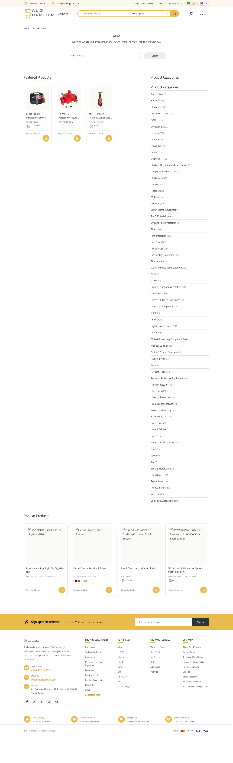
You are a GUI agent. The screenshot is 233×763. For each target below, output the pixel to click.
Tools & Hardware (160, 468)
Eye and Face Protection (163, 222)
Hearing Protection (161, 397)
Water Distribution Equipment (167, 267)
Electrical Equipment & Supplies (168, 165)
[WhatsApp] (42, 702)
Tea (153, 462)
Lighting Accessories (161, 326)
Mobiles (155, 197)
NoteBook (156, 145)
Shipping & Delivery (192, 681)
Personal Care (158, 371)
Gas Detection (158, 293)
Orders (153, 662)
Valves (154, 280)
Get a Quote (155, 652)
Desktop (155, 133)
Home (26, 28)
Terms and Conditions (193, 657)
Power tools (32, 122)
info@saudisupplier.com (68, 3)
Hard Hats (156, 391)
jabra (120, 647)
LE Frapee (156, 319)
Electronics (156, 178)
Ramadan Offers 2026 (162, 442)
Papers (154, 365)
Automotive (157, 94)
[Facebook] (27, 702)
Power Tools (157, 423)
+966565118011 (37, 3)
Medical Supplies (159, 345)
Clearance (156, 107)
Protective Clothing (161, 410)
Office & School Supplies (164, 352)
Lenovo (121, 667)
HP (119, 681)
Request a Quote (46, 138)
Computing (156, 126)
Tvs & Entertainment (162, 216)
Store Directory (190, 676)
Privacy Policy (189, 652)
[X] (34, 702)
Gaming (155, 184)
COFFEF (155, 120)
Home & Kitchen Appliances (165, 299)
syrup (154, 455)
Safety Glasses (158, 416)
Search (155, 56)
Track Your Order (157, 647)
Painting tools (158, 358)
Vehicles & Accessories (163, 500)
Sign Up (200, 622)
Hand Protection (159, 384)
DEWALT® (122, 676)
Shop (161, 3)
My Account (155, 657)
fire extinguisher (159, 248)
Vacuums (156, 494)
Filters (154, 229)
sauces (154, 449)
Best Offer (156, 100)
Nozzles (155, 273)
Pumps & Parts (159, 487)
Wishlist (154, 672)
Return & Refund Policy (193, 662)
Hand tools (156, 474)
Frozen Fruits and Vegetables (166, 286)
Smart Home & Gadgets (163, 209)
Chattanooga (123, 686)
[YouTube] (57, 702)
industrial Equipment (162, 306)
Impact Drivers (158, 429)
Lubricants (156, 332)
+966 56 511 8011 (41, 670)
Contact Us (174, 3)
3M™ (120, 672)
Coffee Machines (159, 113)
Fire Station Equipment (163, 254)
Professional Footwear (162, 403)
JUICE (154, 313)
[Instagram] (49, 702)
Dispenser (156, 158)
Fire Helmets (157, 261)
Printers (155, 203)
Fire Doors (156, 242)
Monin (121, 657)
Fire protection (65, 122)
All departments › (93, 694)
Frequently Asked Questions (195, 686)
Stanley (121, 662)
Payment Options (191, 667)
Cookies (186, 672)
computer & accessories (163, 171)
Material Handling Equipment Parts (169, 339)
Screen (154, 152)
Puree (154, 436)
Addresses (155, 667)
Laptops (155, 139)
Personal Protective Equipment (167, 378)
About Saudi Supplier (144, 3)
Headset (155, 190)
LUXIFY (121, 652)
